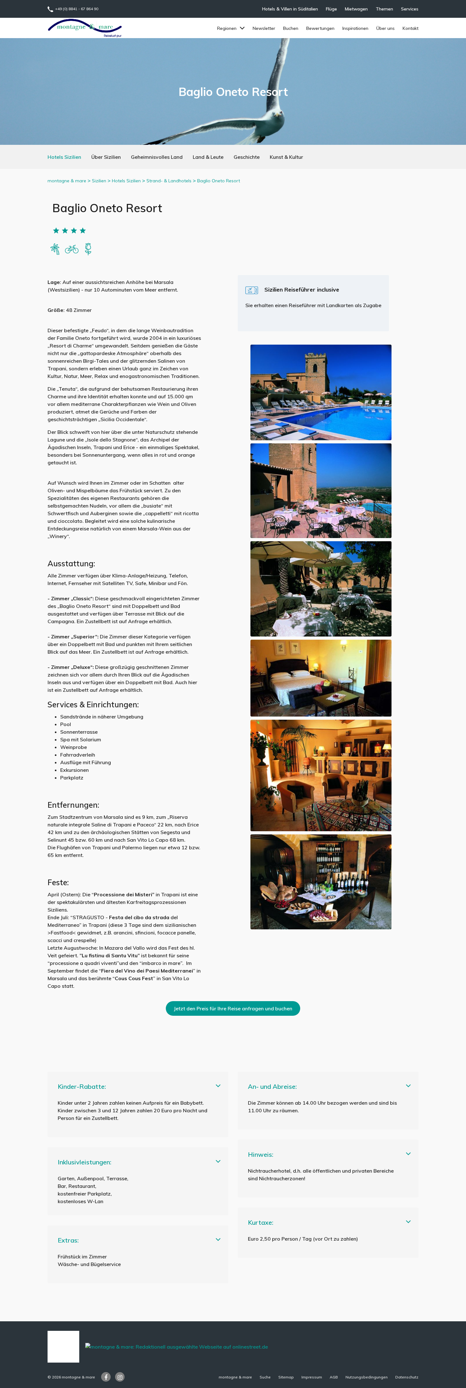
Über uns (385, 28)
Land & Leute (208, 157)
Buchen (290, 28)
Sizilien (99, 181)
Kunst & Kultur (286, 157)
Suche (265, 1377)
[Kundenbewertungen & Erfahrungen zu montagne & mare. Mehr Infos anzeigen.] (63, 1346)
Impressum (311, 1377)
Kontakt (410, 28)
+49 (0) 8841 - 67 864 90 (76, 8)
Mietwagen (356, 9)
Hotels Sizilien (64, 157)
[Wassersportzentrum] (55, 248)
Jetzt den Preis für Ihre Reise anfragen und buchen (233, 1008)
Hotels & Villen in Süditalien (290, 9)
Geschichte (247, 157)
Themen (384, 9)
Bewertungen (320, 28)
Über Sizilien (106, 157)
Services (409, 9)
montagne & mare (67, 181)
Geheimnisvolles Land (157, 157)
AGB (334, 1377)
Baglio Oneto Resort (218, 181)
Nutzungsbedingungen (367, 1377)
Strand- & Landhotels (168, 181)
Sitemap (286, 1377)
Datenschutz (406, 1377)
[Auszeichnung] (88, 248)
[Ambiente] (71, 248)
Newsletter (264, 28)
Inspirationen (355, 28)
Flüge (331, 9)
